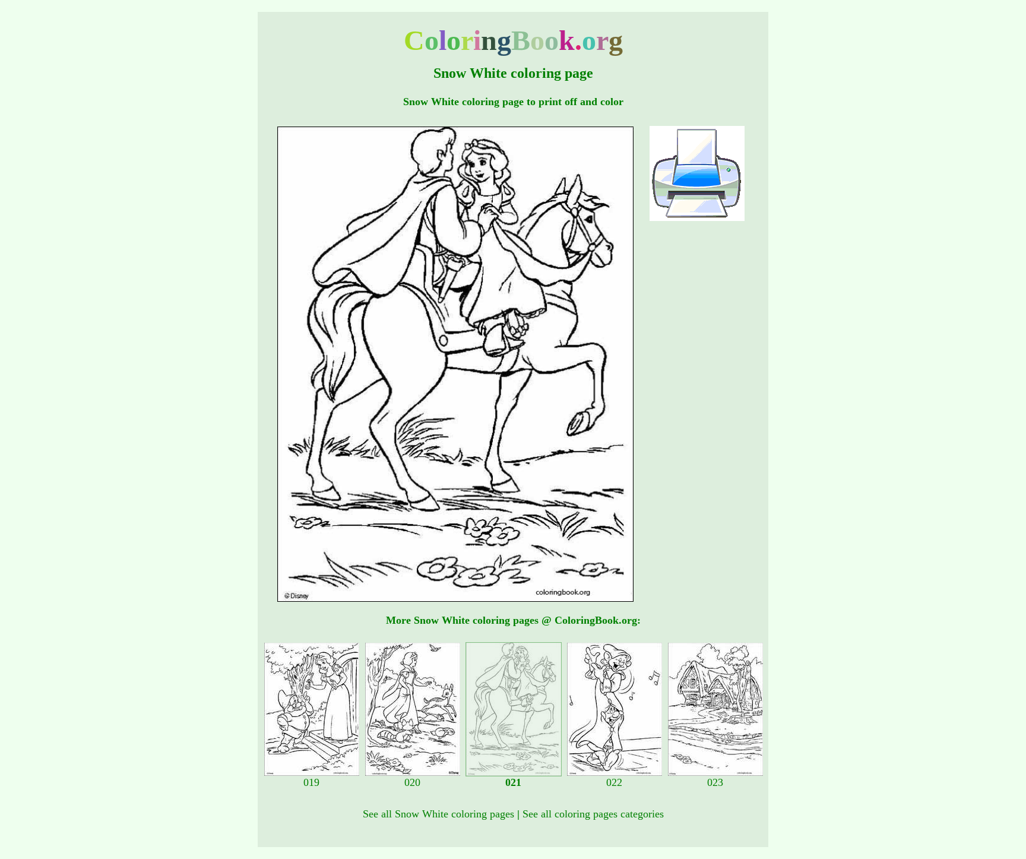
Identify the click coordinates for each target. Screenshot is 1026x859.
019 (311, 782)
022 (614, 782)
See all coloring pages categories (593, 814)
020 (412, 782)
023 (715, 782)
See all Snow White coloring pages (438, 814)
